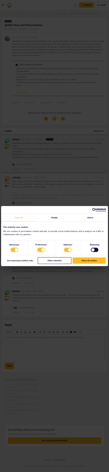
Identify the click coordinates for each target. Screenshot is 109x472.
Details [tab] (54, 217)
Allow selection (54, 260)
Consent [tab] (19, 217)
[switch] (41, 250)
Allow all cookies (89, 260)
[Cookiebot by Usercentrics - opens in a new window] (94, 210)
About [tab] (90, 217)
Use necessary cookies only (20, 260)
